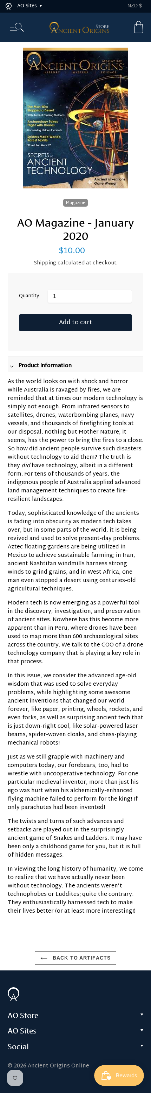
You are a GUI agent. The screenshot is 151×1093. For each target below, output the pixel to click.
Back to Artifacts (81, 958)
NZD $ (134, 5)
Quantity (29, 296)
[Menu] (17, 27)
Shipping (45, 263)
